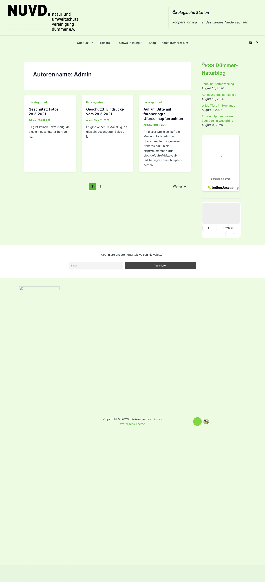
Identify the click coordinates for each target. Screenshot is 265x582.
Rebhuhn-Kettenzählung (218, 84)
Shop (152, 43)
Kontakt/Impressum (175, 43)
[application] (91, 43)
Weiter (179, 186)
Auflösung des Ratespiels (219, 94)
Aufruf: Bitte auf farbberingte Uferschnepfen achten (163, 114)
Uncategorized (38, 102)
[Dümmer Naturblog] (206, 421)
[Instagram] (250, 43)
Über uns (83, 43)
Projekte (104, 43)
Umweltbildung (129, 43)
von (228, 228)
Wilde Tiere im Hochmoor (219, 105)
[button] (257, 42)
